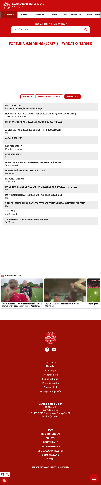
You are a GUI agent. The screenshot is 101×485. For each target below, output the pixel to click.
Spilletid (10, 211)
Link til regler (13, 106)
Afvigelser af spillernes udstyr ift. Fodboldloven (33, 130)
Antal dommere (13, 138)
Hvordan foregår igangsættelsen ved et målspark (33, 163)
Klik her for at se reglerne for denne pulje (23, 108)
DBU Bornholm (50, 434)
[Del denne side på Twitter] (7, 475)
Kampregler (72, 97)
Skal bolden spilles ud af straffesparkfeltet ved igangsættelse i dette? (45, 203)
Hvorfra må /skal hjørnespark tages (26, 171)
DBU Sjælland (50, 455)
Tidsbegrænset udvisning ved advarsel (26, 220)
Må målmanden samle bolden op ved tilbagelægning (33, 195)
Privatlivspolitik (50, 383)
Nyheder (50, 366)
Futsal (50, 459)
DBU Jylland (50, 442)
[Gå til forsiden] (22, 5)
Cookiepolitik (50, 387)
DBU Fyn (50, 438)
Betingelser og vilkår (50, 392)
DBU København (50, 447)
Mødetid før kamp (15, 179)
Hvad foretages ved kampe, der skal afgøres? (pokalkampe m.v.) (40, 114)
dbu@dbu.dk (52, 417)
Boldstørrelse (13, 155)
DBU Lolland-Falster (50, 451)
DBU (50, 430)
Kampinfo (27, 97)
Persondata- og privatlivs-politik (50, 467)
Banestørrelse (13, 146)
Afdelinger (50, 371)
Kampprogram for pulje (49, 97)
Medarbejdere (50, 375)
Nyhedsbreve (50, 362)
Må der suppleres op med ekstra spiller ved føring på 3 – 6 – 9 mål (41, 187)
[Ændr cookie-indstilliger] (4, 480)
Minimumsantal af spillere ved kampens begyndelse (33, 122)
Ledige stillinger (50, 379)
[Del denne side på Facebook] (2, 475)
